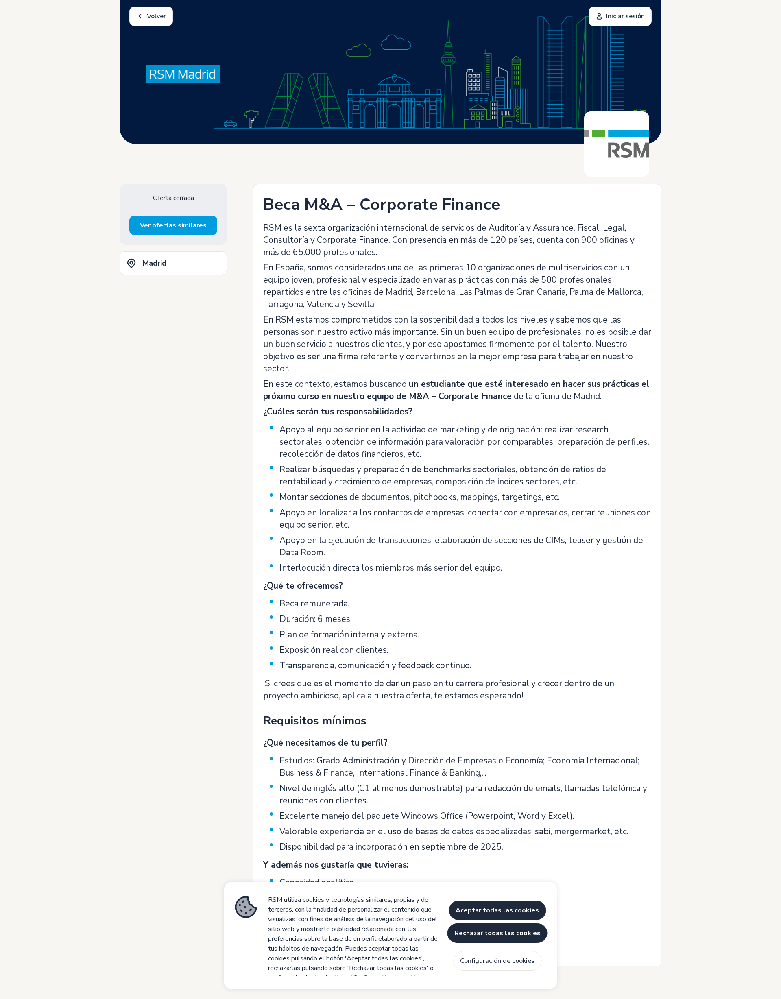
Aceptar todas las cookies (497, 910)
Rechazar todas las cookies (497, 933)
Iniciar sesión (625, 16)
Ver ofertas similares (173, 225)
